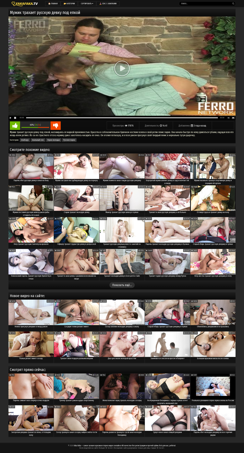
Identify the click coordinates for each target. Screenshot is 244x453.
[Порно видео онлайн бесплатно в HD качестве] (24, 3)
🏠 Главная (53, 3)
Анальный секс (38, 140)
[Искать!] (233, 3)
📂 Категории (69, 3)
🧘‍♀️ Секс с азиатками (107, 3)
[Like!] (15, 125)
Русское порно (69, 140)
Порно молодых (53, 140)
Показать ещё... (122, 285)
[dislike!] (56, 125)
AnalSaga (25, 140)
